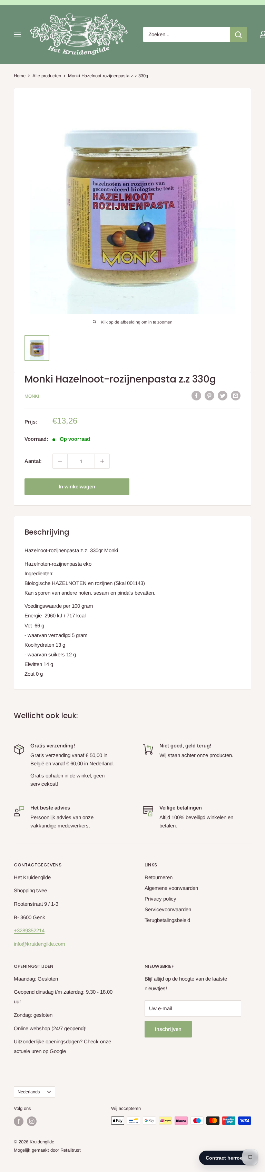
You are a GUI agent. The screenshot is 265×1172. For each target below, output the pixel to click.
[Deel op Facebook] (196, 395)
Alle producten (46, 75)
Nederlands (29, 1091)
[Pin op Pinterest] (209, 395)
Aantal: (33, 461)
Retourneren (159, 877)
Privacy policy (160, 899)
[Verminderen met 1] (60, 461)
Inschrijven (168, 1029)
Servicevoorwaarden (168, 909)
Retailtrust (70, 1150)
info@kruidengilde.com (39, 944)
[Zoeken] (238, 34)
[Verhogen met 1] (102, 461)
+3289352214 (29, 930)
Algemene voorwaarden (171, 888)
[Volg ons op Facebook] (18, 1121)
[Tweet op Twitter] (222, 395)
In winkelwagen (77, 486)
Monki (31, 396)
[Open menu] (17, 34)
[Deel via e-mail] (236, 395)
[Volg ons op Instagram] (32, 1121)
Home (20, 75)
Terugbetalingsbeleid (167, 920)
